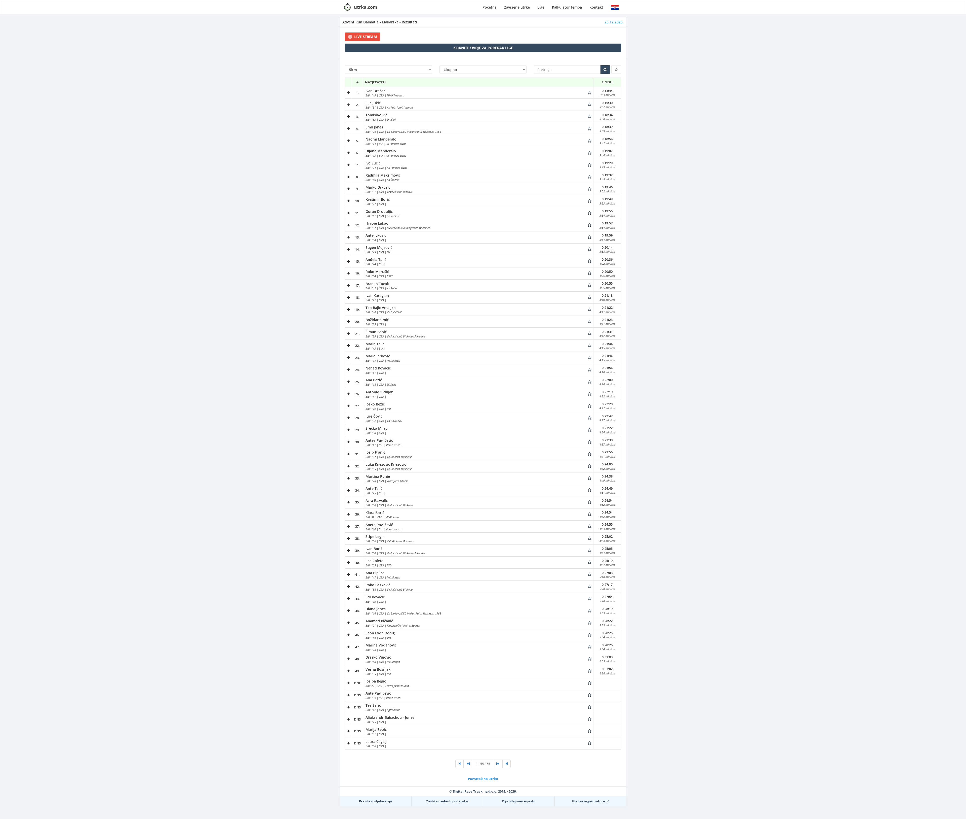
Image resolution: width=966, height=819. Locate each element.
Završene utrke (517, 7)
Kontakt (596, 7)
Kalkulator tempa (567, 7)
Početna (489, 7)
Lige (540, 7)
